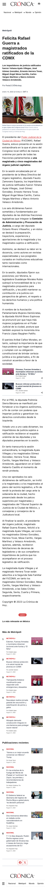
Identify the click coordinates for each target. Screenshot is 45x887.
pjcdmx (22, 615)
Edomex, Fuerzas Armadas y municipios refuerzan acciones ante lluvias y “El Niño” (29, 371)
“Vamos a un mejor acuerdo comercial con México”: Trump (17, 754)
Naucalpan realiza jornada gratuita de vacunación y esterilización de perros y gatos (17, 704)
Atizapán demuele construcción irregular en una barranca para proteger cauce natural (17, 724)
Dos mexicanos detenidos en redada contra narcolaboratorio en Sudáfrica (17, 819)
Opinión (38, 12)
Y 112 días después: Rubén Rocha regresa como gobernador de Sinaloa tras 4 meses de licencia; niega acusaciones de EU (17, 841)
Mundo (31, 883)
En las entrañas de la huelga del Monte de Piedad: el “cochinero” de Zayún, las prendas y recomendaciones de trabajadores (16, 776)
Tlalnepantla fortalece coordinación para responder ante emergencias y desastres (16, 683)
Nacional (12, 883)
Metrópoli (22, 883)
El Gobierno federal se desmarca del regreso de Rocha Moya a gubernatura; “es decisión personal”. (17, 799)
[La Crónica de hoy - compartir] (42, 378)
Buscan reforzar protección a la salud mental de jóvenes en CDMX (29, 386)
